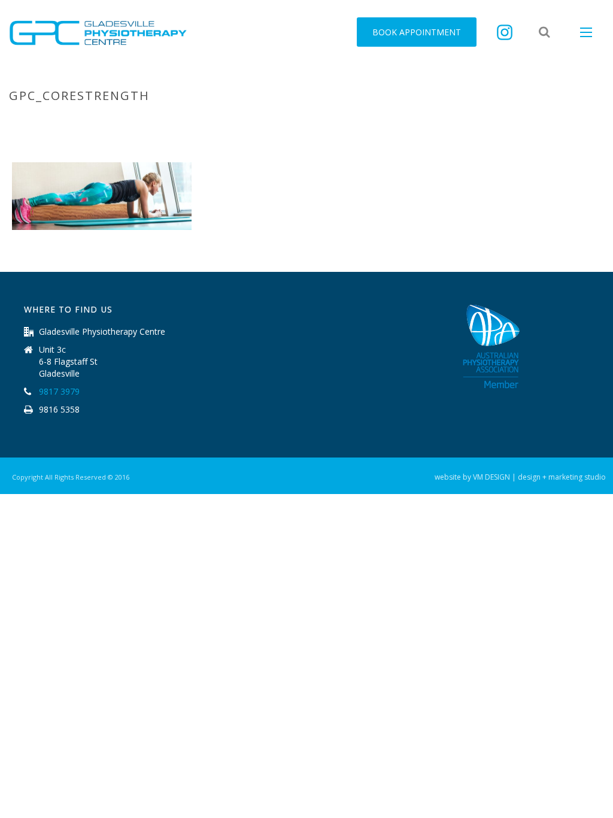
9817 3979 (59, 391)
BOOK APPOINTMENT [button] (416, 32)
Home (354, 121)
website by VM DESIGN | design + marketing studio (520, 477)
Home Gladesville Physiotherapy (441, 121)
